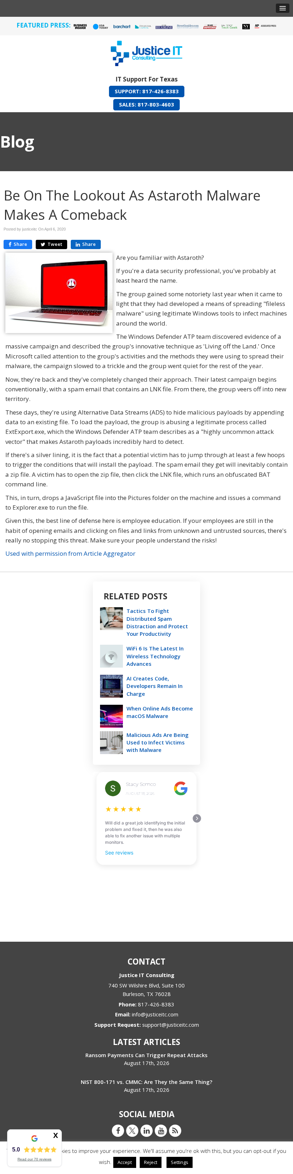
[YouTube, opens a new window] (161, 1130)
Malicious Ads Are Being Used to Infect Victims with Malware (157, 742)
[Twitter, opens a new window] (132, 1130)
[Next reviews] (197, 818)
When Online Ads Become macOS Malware (159, 712)
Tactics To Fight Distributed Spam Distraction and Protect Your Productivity (157, 622)
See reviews (119, 852)
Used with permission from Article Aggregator (70, 553)
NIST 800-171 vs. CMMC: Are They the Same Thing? (146, 1081)
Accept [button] (125, 1162)
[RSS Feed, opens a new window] (175, 1130)
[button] (282, 8)
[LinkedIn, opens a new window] (146, 1130)
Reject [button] (150, 1162)
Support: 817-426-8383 (147, 91)
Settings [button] (179, 1162)
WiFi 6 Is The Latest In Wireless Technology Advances (155, 656)
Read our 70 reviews (34, 1159)
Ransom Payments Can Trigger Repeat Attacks (146, 1055)
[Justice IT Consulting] (146, 52)
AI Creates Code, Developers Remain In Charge (154, 686)
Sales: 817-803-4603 (146, 104)
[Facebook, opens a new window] (118, 1130)
